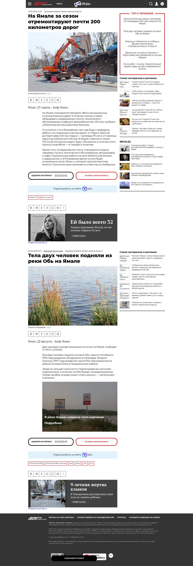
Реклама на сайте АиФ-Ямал (61, 517)
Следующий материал (74, 558)
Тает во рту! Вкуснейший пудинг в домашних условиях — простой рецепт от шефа (147, 102)
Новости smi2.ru (37, 242)
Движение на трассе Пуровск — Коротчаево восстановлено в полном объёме (142, 55)
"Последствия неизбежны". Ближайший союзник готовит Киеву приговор (147, 157)
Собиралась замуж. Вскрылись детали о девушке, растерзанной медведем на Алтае (146, 267)
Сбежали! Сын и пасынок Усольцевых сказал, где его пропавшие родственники (148, 276)
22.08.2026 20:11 (34, 251)
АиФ (49, 93)
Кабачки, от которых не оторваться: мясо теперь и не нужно (146, 165)
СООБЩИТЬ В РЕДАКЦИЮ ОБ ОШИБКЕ (144, 517)
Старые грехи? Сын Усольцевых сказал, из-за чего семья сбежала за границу (147, 84)
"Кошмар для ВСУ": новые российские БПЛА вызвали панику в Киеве (147, 147)
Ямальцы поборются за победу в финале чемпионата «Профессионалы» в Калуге (142, 43)
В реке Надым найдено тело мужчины (74, 417)
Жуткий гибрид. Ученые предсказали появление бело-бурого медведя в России (148, 258)
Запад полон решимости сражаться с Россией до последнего (147, 184)
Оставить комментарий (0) (96, 176)
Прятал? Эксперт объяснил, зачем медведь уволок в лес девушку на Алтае (147, 130)
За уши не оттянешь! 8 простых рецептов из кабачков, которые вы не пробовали (148, 121)
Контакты (121, 517)
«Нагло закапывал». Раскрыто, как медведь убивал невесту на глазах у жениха (147, 295)
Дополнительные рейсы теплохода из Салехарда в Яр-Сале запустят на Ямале (142, 21)
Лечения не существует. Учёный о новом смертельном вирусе (146, 303)
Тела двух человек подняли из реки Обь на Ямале (142, 32)
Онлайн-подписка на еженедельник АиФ (95, 517)
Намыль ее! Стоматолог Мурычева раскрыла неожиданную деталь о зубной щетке (147, 286)
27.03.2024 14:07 (35, 11)
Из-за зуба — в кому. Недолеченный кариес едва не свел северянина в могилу (142, 66)
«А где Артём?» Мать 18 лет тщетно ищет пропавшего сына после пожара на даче (147, 112)
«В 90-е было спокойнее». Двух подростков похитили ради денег (147, 92)
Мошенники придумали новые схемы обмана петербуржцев (147, 174)
